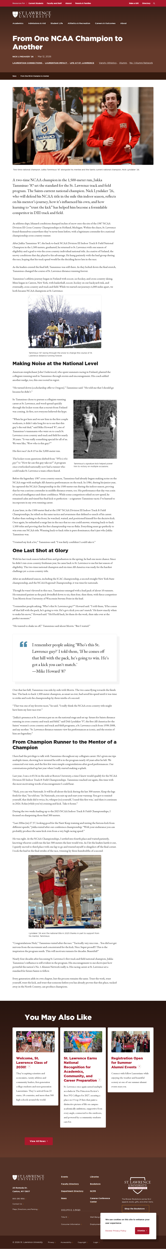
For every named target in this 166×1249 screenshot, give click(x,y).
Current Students (36, 3)
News (14, 76)
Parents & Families (83, 3)
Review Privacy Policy (115, 1231)
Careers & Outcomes (105, 23)
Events (64, 1177)
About (123, 23)
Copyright (82, 1242)
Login (95, 1242)
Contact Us (17, 1204)
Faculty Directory (70, 1184)
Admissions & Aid (37, 23)
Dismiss (141, 1230)
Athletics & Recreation (79, 23)
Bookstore (95, 1184)
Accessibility (66, 1242)
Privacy (51, 1242)
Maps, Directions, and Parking (25, 1209)
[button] (64, 321)
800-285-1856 (19, 1199)
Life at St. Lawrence (82, 63)
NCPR (93, 1191)
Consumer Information (70, 1224)
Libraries (94, 1177)
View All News (38, 1141)
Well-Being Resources (99, 1217)
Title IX (64, 1217)
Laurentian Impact (56, 63)
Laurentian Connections (27, 63)
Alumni (68, 3)
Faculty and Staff (54, 3)
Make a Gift (134, 3)
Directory (146, 3)
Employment (95, 1224)
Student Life (57, 23)
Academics (18, 23)
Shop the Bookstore (135, 1209)
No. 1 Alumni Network (141, 63)
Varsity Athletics (108, 63)
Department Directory (72, 1191)
